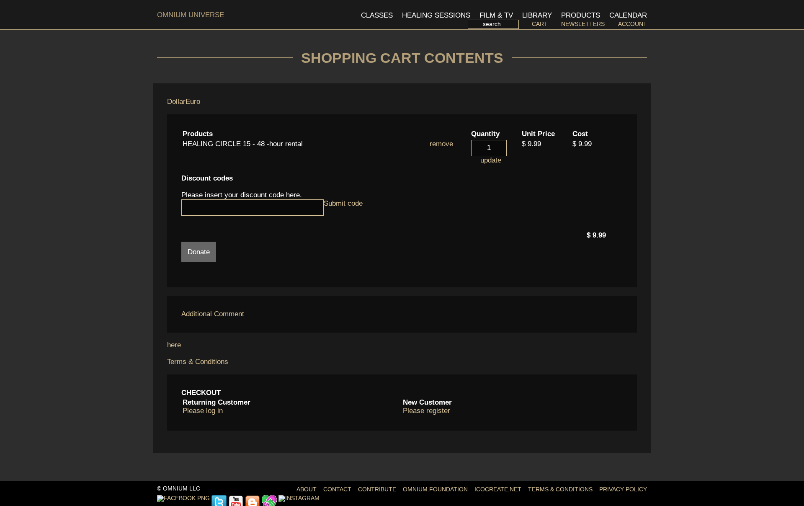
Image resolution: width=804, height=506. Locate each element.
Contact (337, 489)
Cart (539, 24)
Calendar (628, 15)
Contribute (377, 489)
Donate (199, 252)
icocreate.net (497, 489)
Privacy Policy (623, 489)
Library (537, 15)
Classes (377, 15)
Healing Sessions (436, 15)
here (174, 345)
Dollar (176, 102)
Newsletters (583, 24)
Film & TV (496, 15)
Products (580, 15)
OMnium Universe (190, 15)
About (306, 489)
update (490, 160)
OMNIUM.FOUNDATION (435, 489)
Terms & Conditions (197, 362)
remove (441, 144)
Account (632, 24)
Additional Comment (212, 314)
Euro (193, 102)
